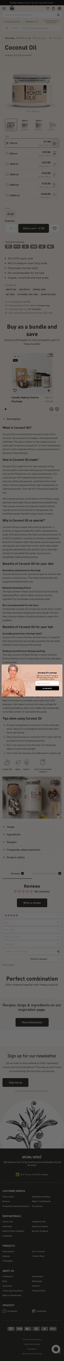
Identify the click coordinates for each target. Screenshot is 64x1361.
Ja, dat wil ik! (47, 688)
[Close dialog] (61, 666)
